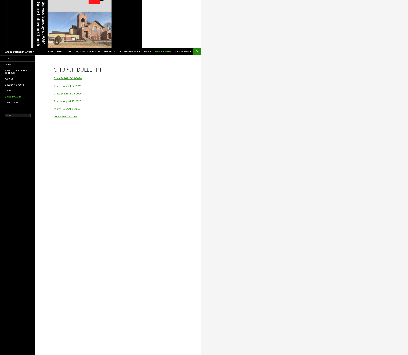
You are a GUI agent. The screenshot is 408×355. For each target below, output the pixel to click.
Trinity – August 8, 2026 (67, 108)
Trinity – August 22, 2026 (67, 85)
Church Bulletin (163, 51)
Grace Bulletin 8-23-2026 (68, 78)
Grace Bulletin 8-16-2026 (68, 93)
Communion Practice (65, 116)
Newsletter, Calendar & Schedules (84, 51)
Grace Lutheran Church (19, 51)
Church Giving (182, 51)
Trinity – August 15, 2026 (67, 101)
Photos (147, 51)
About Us (108, 51)
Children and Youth (128, 51)
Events (60, 51)
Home (50, 51)
